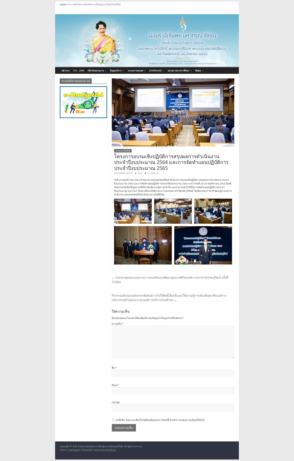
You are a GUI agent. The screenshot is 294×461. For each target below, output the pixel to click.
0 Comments (152, 173)
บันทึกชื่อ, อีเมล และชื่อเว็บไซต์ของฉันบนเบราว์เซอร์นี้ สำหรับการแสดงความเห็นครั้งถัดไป (160, 419)
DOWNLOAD (155, 70)
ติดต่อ (198, 70)
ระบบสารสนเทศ (135, 70)
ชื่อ (114, 367)
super (140, 173)
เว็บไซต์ (116, 402)
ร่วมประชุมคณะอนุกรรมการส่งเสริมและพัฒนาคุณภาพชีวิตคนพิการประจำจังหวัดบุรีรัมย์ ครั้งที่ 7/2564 (170, 280)
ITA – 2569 (78, 70)
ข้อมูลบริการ (116, 70)
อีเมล (115, 385)
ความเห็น (117, 323)
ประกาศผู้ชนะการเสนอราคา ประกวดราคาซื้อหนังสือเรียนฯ (95, 4)
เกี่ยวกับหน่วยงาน (96, 70)
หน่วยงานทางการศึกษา (178, 70)
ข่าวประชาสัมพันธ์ (123, 150)
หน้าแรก (66, 70)
